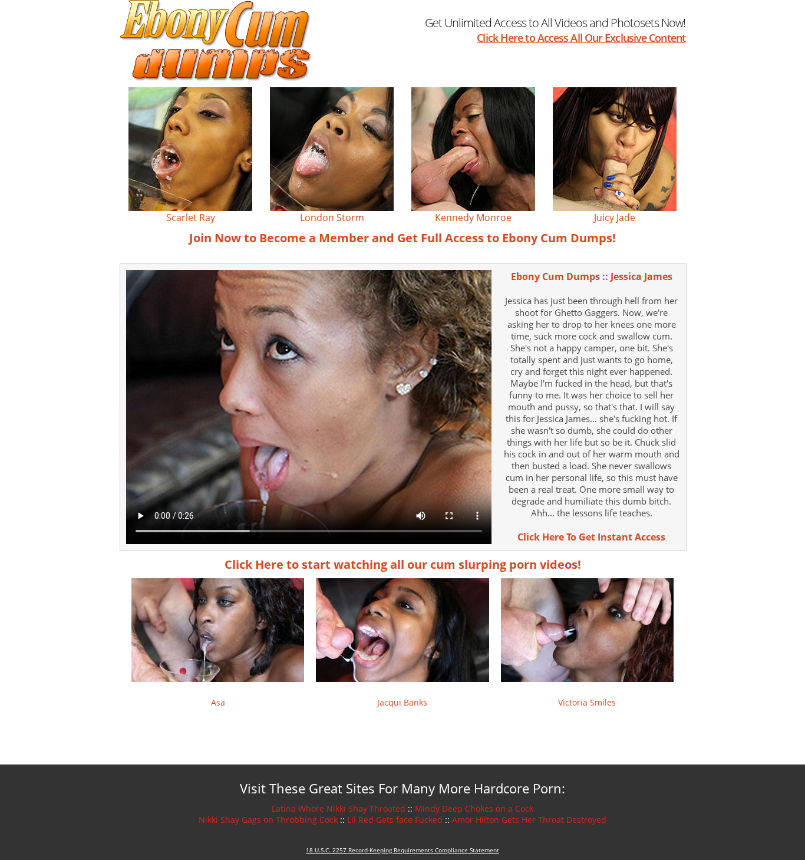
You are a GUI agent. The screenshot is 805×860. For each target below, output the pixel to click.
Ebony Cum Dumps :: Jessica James (591, 276)
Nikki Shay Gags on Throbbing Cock (268, 819)
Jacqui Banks (402, 702)
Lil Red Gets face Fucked (395, 819)
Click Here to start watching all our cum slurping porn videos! (403, 564)
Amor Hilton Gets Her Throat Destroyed (529, 819)
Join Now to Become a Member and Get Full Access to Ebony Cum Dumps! (402, 238)
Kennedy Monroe (473, 217)
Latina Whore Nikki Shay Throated (338, 808)
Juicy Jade (614, 217)
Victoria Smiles (587, 702)
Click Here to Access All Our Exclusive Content (581, 38)
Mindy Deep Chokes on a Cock (474, 808)
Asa (218, 702)
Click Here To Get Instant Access (591, 537)
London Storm (332, 217)
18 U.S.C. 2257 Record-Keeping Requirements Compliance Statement (402, 850)
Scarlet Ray (190, 217)
